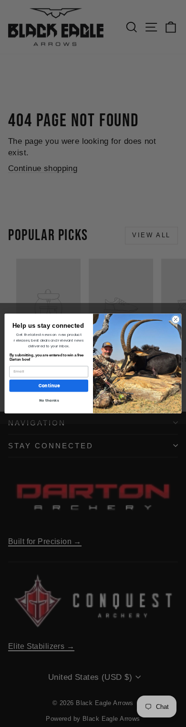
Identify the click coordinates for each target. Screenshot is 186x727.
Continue (49, 386)
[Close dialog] (176, 319)
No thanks (49, 400)
